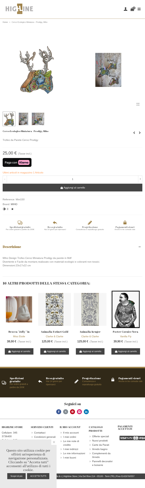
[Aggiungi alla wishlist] (12, 209)
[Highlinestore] (19, 9)
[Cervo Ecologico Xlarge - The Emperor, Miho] (139, 132)
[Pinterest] (72, 411)
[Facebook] (58, 411)
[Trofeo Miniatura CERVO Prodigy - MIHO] (138, 104)
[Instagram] (79, 411)
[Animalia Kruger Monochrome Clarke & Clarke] (90, 309)
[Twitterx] (65, 411)
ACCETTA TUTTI (38, 476)
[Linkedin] (86, 411)
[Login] (125, 8)
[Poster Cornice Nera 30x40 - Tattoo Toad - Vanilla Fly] (125, 309)
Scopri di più (16, 476)
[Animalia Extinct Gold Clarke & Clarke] (54, 309)
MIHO (14, 204)
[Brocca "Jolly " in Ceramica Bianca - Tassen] (19, 309)
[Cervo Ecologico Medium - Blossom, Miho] (134, 132)
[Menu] (139, 8)
